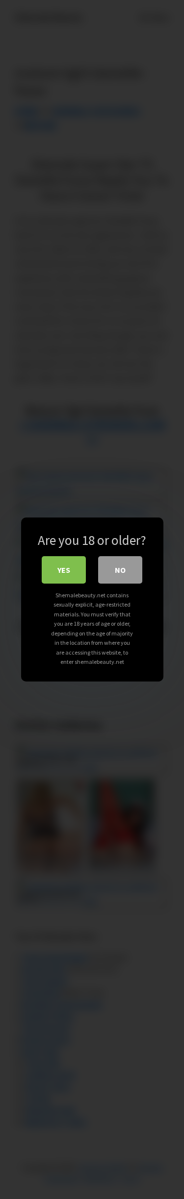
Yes (63, 570)
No (120, 570)
